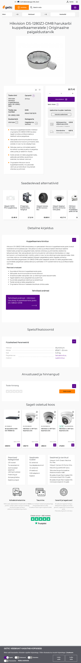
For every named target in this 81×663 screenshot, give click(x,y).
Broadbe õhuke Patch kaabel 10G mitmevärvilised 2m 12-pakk (61, 481)
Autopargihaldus (14, 477)
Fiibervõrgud (12, 475)
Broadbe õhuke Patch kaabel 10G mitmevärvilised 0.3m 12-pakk (61, 476)
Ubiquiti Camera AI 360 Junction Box (42, 208)
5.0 (62, 426)
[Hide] (74, 240)
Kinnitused (31, 14)
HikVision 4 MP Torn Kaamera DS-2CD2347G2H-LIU (66, 431)
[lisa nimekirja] (39, 89)
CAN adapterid (34, 473)
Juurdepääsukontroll (36, 465)
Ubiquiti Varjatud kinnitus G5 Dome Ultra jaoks (59, 208)
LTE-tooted (12, 462)
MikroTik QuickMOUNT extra (59, 468)
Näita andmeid (23, 660)
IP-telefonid (33, 470)
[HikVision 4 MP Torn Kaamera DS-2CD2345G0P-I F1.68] (30, 418)
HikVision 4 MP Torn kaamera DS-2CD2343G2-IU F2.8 (48, 431)
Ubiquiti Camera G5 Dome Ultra (61, 465)
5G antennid (33, 462)
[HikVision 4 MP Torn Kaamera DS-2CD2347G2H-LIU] (66, 418)
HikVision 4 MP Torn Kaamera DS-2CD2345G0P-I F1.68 (30, 431)
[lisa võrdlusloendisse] (35, 89)
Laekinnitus (60, 358)
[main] (8, 7)
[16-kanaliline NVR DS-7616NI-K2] (12, 418)
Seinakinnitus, (61, 355)
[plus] (73, 93)
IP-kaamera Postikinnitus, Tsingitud (25, 208)
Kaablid (32, 476)
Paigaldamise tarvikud (29, 123)
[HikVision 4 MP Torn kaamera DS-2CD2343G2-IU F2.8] (48, 418)
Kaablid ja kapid (13, 480)
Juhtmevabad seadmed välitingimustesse (14, 470)
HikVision (11, 122)
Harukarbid (63, 14)
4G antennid (33, 468)
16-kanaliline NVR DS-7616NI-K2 (11, 430)
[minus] (50, 93)
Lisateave (69, 652)
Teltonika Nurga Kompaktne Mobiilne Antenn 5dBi (59, 471)
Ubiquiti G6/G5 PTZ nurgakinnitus (10, 207)
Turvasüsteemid (13, 465)
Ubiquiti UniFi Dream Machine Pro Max (60, 461)
